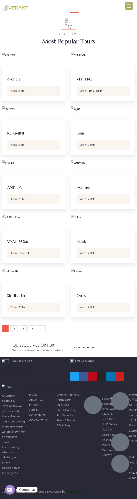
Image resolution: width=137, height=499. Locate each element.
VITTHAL (84, 79)
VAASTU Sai (17, 241)
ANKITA (14, 187)
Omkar (83, 295)
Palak (81, 241)
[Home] (15, 8)
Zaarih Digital (75, 491)
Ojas (80, 133)
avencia (14, 79)
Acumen (84, 187)
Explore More (84, 347)
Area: (14, 90)
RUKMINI (15, 133)
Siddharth (16, 295)
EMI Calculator (84, 361)
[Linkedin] (110, 376)
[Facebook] (83, 376)
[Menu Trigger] (129, 6)
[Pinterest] (92, 376)
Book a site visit (22, 361)
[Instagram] (101, 376)
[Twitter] (74, 376)
